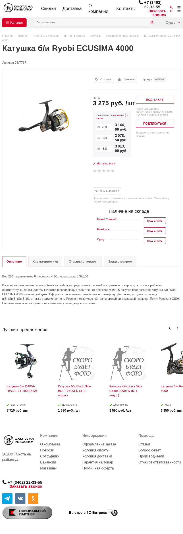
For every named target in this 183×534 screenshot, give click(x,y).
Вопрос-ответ (149, 450)
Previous (170, 328)
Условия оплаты (95, 450)
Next (177, 328)
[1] (95, 171)
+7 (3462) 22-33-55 (153, 4)
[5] (113, 171)
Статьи (144, 444)
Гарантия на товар (97, 462)
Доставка (72, 8)
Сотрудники (50, 456)
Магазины (48, 468)
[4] (108, 171)
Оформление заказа (99, 444)
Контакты (125, 8)
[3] (104, 171)
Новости (47, 450)
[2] (99, 171)
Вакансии (48, 462)
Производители (151, 456)
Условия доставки (97, 456)
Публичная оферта (98, 468)
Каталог (16, 22)
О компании (98, 8)
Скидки (48, 8)
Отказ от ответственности (159, 462)
